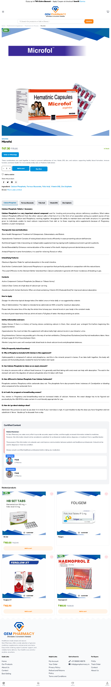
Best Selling (6, 673)
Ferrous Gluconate (34, 186)
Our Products (7, 664)
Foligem (61, 537)
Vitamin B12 (55, 186)
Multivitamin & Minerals (31, 26)
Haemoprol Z (62, 600)
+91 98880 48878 (78, 661)
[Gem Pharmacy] (55, 12)
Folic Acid (46, 186)
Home (3, 26)
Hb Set (5, 537)
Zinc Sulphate (66, 186)
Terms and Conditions (57, 676)
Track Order (96, 664)
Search (89, 21)
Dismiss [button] (82, 1)
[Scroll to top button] (107, 677)
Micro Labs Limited (14, 190)
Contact (5, 670)
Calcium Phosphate (18, 186)
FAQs (93, 661)
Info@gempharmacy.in (80, 664)
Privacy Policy (54, 667)
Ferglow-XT (7, 600)
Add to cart (20, 168)
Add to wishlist (9, 174)
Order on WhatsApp (10, 155)
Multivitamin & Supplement (15, 26)
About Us (5, 667)
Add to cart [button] (28, 548)
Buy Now (39, 169)
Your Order (53, 664)
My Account (53, 661)
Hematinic (5, 139)
